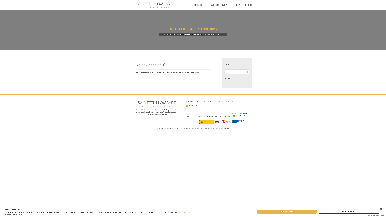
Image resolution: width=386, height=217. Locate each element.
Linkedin (192, 106)
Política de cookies (184, 212)
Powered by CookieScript (376, 216)
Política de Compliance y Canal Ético (195, 129)
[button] (97, 214)
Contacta (231, 102)
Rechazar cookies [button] (348, 211)
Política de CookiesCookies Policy (218, 129)
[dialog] (193, 211)
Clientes (225, 5)
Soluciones (214, 5)
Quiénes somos (199, 5)
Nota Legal (178, 129)
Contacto (237, 5)
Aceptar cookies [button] (287, 211)
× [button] (383, 208)
